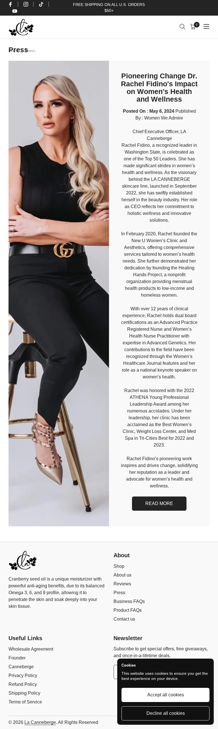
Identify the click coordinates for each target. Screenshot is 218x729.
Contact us (124, 619)
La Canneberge (40, 722)
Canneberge (21, 666)
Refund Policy (23, 684)
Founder (17, 657)
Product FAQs (128, 610)
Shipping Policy (24, 693)
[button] (183, 27)
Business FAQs (129, 601)
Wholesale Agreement (31, 649)
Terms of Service (25, 701)
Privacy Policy (23, 675)
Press (119, 592)
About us (122, 575)
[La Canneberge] (21, 27)
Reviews (122, 583)
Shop (119, 566)
